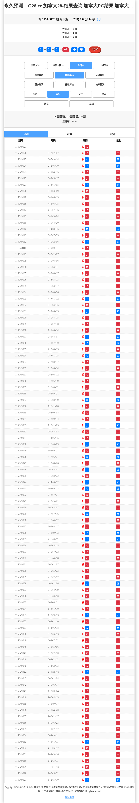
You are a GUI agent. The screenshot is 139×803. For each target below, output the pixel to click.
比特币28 (104, 65)
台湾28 (81, 65)
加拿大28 (35, 65)
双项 (46, 104)
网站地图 (69, 797)
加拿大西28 (58, 65)
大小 (81, 94)
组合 (35, 94)
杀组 (58, 94)
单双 (104, 94)
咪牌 (95, 49)
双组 (91, 104)
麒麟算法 (69, 75)
